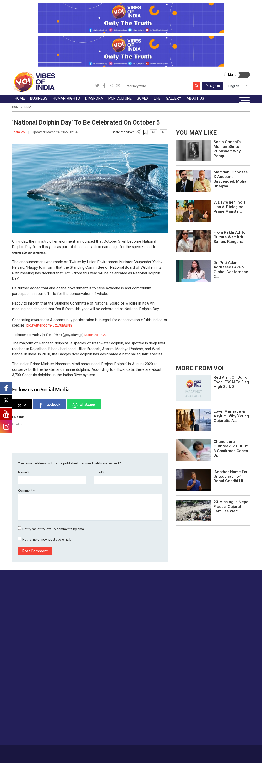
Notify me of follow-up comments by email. (54, 529)
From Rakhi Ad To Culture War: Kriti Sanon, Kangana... (230, 237)
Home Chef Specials (218, 618)
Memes (115, 688)
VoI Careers (147, 700)
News (95, 618)
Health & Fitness (88, 712)
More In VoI (141, 659)
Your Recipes (212, 630)
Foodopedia (206, 613)
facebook (53, 404)
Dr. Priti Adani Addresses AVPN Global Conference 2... (231, 269)
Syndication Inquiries (154, 694)
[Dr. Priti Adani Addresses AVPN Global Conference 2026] (193, 271)
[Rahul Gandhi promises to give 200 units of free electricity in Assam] (193, 387)
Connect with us (227, 591)
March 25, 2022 (95, 335)
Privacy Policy (94, 752)
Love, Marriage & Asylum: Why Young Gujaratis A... (231, 416)
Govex (166, 613)
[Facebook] (104, 86)
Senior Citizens (87, 694)
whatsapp (87, 404)
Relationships (85, 682)
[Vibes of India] (33, 82)
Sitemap (111, 752)
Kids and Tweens (89, 718)
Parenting (82, 688)
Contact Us (58, 752)
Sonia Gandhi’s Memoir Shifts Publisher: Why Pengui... (227, 149)
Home (16, 107)
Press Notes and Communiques (164, 670)
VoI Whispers (177, 624)
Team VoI (19, 132)
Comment (26, 490)
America (118, 618)
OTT (147, 630)
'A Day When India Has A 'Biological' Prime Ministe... (230, 207)
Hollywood (152, 624)
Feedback (75, 752)
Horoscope (83, 664)
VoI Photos (118, 694)
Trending (30, 618)
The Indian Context (39, 630)
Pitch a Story (148, 682)
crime (28, 641)
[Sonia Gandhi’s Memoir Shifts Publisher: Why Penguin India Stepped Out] (193, 150)
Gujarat (29, 636)
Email (99, 472)
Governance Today (181, 618)
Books (149, 636)
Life (73, 659)
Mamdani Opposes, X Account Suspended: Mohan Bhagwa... (231, 179)
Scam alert (146, 676)
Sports (80, 724)
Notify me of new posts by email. (46, 539)
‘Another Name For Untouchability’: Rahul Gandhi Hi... (231, 476)
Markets (65, 636)
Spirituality (83, 736)
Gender (80, 676)
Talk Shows (118, 670)
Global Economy (72, 630)
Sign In (215, 85)
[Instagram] (111, 86)
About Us (42, 752)
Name (23, 472)
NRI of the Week (125, 630)
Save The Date (121, 664)
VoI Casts (117, 682)
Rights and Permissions (157, 706)
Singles (80, 700)
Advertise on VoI (151, 664)
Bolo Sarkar (175, 630)
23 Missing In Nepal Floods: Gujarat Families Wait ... (231, 506)
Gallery (110, 659)
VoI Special (32, 648)
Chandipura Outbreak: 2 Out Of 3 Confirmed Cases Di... (231, 448)
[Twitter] (97, 86)
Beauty (80, 730)
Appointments (177, 636)
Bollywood (152, 618)
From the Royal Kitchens (222, 624)
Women (81, 670)
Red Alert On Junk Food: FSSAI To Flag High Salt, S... (231, 382)
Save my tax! (70, 641)
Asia (114, 624)
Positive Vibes (35, 654)
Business (61, 613)
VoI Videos (118, 676)
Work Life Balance (89, 706)
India (27, 107)
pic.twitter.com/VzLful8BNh (49, 325)
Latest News (33, 624)
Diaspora (113, 613)
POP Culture (148, 613)
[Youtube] (118, 86)
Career (28, 752)
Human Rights (96, 613)
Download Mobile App (226, 754)
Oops (141, 688)
